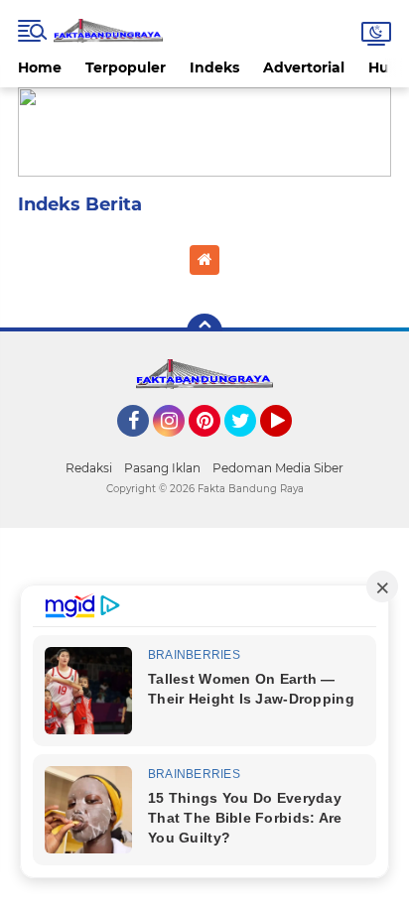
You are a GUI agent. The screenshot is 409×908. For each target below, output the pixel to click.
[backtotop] (204, 331)
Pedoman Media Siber (277, 467)
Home (40, 67)
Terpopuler (125, 67)
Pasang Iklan (162, 467)
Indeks (214, 67)
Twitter (249, 445)
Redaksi (89, 467)
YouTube (289, 445)
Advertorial (303, 67)
